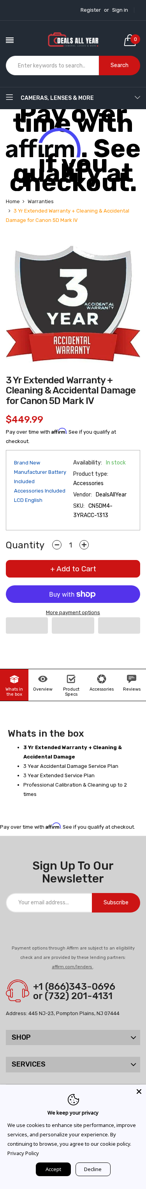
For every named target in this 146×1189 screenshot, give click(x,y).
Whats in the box (14, 692)
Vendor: (82, 494)
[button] (27, 625)
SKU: (78, 506)
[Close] (139, 1091)
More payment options (73, 612)
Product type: (90, 474)
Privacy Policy (23, 1153)
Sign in (120, 10)
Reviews (132, 689)
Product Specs (71, 692)
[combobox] (52, 65)
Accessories (102, 689)
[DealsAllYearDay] (73, 40)
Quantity (25, 545)
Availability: (87, 462)
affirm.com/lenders (72, 966)
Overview (43, 689)
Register (91, 10)
